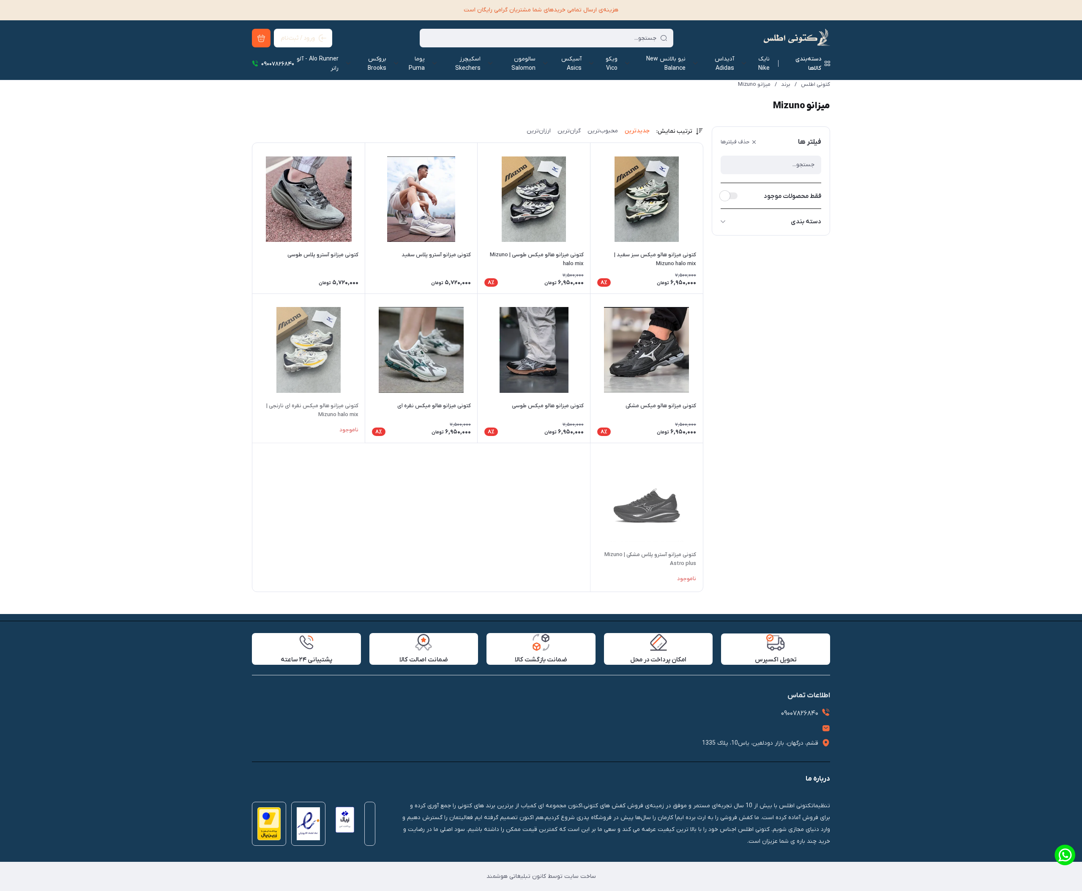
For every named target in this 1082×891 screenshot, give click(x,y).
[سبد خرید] (261, 38)
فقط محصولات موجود (792, 196)
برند (785, 84)
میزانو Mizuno (754, 84)
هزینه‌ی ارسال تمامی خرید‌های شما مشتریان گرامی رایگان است (541, 10)
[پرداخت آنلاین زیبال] (342, 826)
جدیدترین (637, 131)
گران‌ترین (569, 131)
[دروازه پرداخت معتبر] (266, 826)
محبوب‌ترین (602, 131)
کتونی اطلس (815, 84)
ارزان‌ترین (539, 131)
